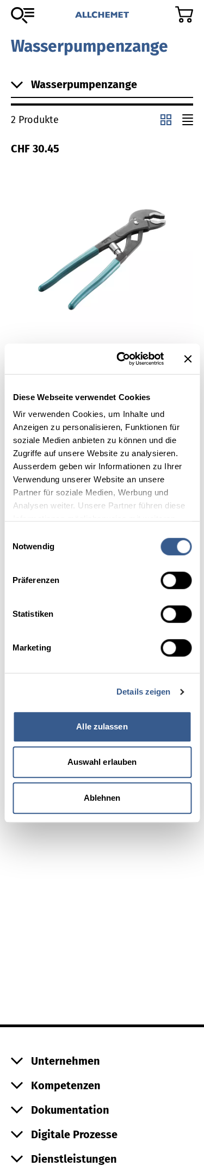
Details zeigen (143, 691)
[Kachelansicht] (165, 120)
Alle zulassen (101, 726)
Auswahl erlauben (102, 761)
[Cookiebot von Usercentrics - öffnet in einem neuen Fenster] (121, 359)
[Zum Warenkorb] (184, 14)
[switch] (175, 580)
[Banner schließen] (187, 359)
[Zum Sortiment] (22, 15)
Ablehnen (102, 797)
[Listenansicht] (187, 120)
